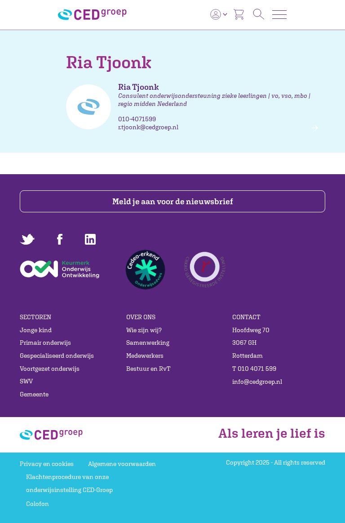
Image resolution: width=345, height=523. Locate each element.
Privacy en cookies (47, 463)
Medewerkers (145, 355)
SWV (26, 381)
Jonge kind (36, 330)
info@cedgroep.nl (257, 381)
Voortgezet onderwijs (50, 368)
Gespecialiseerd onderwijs (57, 355)
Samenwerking (147, 342)
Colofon (37, 503)
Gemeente (34, 394)
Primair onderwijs (45, 342)
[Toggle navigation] (279, 14)
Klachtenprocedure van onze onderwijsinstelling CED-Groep (69, 483)
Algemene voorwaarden (122, 463)
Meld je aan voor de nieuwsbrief (172, 201)
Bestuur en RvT (148, 368)
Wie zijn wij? (144, 330)
